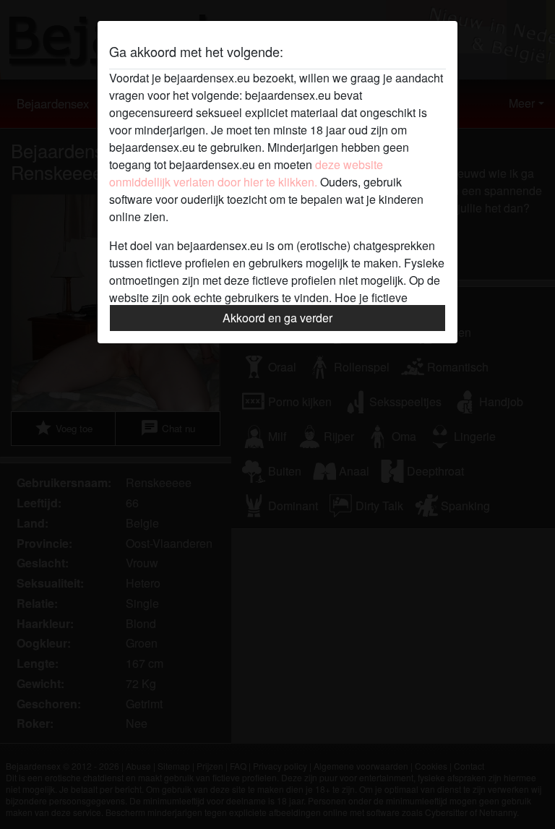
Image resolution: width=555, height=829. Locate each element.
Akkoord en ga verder (277, 317)
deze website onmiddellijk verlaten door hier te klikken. (246, 173)
